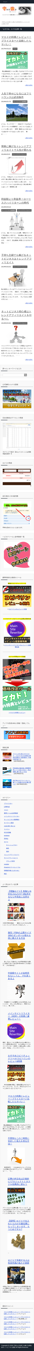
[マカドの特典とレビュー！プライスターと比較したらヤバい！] (17, 67)
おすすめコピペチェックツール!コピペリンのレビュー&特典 (19, 1058)
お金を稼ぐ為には (9, 826)
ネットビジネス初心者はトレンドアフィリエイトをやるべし (16, 315)
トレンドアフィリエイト (19, 154)
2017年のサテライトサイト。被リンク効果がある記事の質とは (22, 782)
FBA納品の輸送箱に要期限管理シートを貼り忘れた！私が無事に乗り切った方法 (22, 770)
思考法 (6, 838)
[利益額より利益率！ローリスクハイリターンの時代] (17, 229)
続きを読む (29, 85)
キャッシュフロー (11, 845)
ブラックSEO (10, 861)
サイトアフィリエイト (11, 858)
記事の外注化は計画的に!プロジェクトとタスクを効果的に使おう (19, 1181)
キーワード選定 (9, 823)
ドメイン (7, 829)
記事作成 (7, 806)
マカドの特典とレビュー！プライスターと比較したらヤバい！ (16, 41)
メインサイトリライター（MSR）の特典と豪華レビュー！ (19, 1016)
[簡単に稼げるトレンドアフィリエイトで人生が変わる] (17, 173)
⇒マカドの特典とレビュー (17, 712)
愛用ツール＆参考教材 (11, 813)
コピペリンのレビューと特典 (18, 609)
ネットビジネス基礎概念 (20, 101)
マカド (15, 48)
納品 (7, 848)
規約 (7, 851)
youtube (6, 864)
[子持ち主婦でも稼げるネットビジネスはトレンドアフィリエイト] (17, 285)
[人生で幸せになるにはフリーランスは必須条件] (17, 120)
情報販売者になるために (11, 870)
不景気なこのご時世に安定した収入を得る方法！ (18, 1141)
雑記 (5, 873)
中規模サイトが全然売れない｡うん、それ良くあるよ (19, 976)
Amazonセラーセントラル (12, 867)
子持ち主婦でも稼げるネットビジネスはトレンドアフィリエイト (16, 259)
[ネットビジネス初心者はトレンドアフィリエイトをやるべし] (17, 342)
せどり (6, 842)
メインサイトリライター (11, 816)
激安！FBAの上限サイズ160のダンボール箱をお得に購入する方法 (19, 935)
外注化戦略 (7, 832)
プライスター (8, 803)
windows (7, 835)
